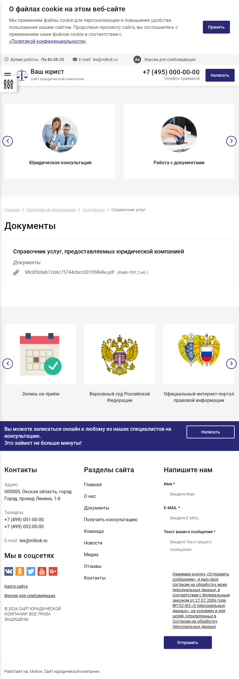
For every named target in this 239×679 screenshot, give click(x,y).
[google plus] (53, 571)
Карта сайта (16, 586)
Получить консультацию (111, 519)
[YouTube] (42, 571)
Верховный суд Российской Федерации (119, 397)
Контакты (95, 578)
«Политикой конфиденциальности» (47, 41)
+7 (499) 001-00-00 (24, 519)
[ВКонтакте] (8, 571)
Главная (93, 484)
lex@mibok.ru (105, 59)
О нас (90, 496)
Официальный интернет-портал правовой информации (199, 397)
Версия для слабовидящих (170, 59)
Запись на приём (40, 394)
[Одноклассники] (19, 571)
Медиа (91, 554)
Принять (216, 27)
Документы (96, 508)
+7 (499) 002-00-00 (24, 526)
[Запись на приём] (41, 354)
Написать (220, 75)
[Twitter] (30, 571)
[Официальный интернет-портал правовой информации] (199, 354)
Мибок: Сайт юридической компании (64, 671)
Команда (94, 531)
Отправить (187, 642)
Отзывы (92, 566)
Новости (93, 543)
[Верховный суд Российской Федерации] (120, 354)
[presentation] (7, 141)
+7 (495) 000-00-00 (171, 72)
